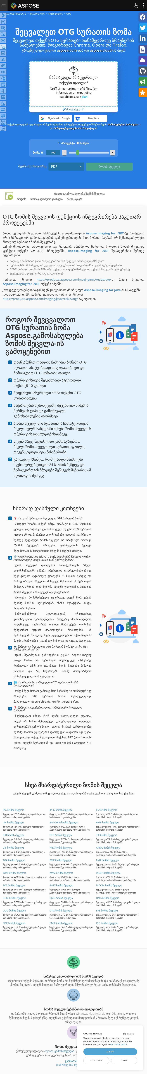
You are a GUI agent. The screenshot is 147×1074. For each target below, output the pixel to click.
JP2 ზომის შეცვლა (106, 810)
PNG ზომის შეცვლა (60, 847)
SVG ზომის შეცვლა (14, 885)
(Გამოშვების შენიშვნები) (73, 1064)
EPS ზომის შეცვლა (107, 910)
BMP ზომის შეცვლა (107, 822)
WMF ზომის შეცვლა (14, 872)
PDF (54, 166)
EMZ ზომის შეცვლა (107, 860)
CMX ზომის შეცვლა (60, 923)
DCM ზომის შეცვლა (14, 898)
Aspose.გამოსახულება (59, 1051)
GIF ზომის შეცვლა (13, 847)
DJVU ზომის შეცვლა (61, 898)
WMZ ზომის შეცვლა (61, 872)
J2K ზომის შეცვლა (13, 822)
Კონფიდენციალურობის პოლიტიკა (74, 128)
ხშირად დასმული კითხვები (46, 199)
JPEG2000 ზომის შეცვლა (63, 822)
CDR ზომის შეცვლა (14, 923)
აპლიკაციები (74, 199)
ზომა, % (38, 152)
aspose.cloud (101, 50)
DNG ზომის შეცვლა (107, 898)
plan (84, 97)
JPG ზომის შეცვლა (13, 810)
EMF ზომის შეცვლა (60, 860)
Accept (110, 1052)
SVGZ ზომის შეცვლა (61, 885)
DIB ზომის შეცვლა (13, 835)
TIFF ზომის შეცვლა (60, 835)
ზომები (84, 143)
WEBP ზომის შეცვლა (108, 872)
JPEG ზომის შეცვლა (60, 810)
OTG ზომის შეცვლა (60, 910)
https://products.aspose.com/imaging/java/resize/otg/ (40, 299)
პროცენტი (68, 143)
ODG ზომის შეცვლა (14, 910)
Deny (124, 1060)
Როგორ (21, 199)
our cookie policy (118, 1044)
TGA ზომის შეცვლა (14, 860)
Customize (96, 1060)
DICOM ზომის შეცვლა (109, 885)
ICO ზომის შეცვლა (107, 923)
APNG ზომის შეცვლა (108, 847)
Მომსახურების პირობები (122, 124)
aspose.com (67, 50)
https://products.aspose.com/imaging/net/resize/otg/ (74, 279)
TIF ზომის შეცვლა (106, 835)
